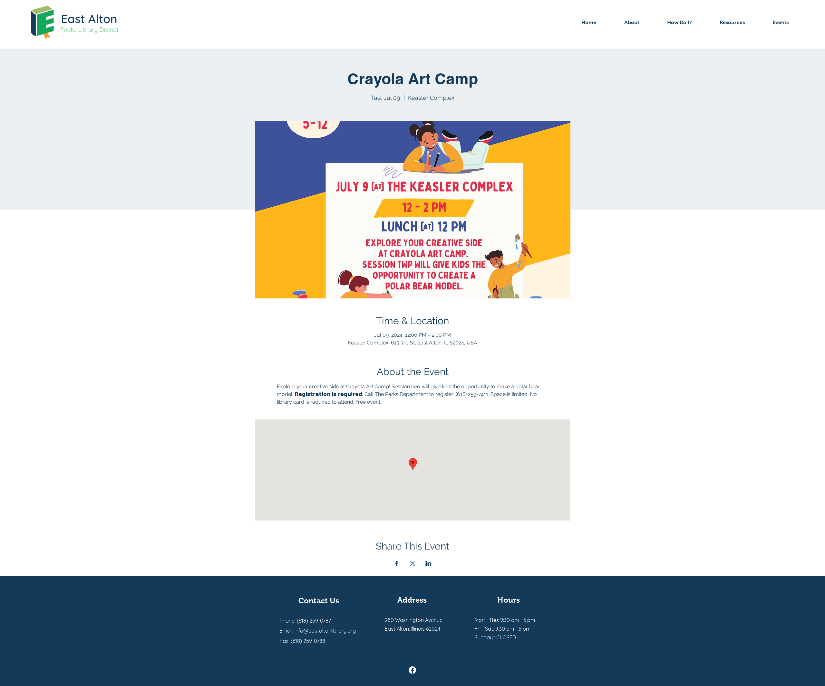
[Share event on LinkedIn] (428, 563)
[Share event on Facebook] (397, 563)
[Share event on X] (413, 563)
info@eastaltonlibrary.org (325, 630)
